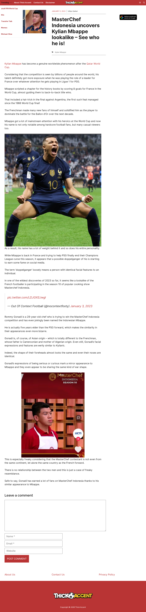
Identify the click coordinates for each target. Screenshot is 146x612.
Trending (5, 3)
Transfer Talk (6, 21)
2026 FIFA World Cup (9, 8)
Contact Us (38, 3)
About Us (10, 574)
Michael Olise (6, 34)
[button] (144, 2)
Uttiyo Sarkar (73, 11)
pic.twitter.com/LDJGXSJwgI (26, 297)
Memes (4, 28)
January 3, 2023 (81, 306)
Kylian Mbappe (60, 52)
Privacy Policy (107, 574)
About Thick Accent (22, 3)
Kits (2, 15)
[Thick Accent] (74, 2)
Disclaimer (50, 3)
